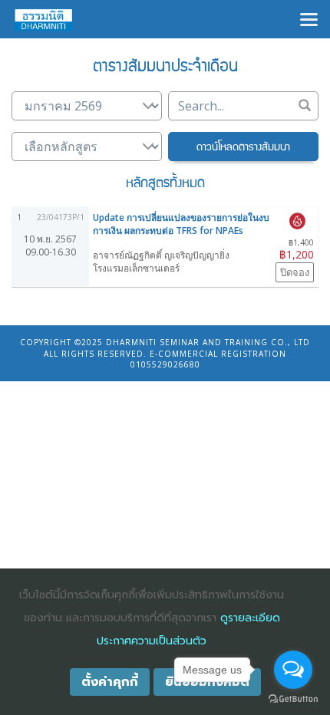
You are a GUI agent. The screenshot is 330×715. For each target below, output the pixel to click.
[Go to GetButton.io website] (293, 699)
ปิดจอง (294, 272)
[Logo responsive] (44, 19)
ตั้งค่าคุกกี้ (109, 682)
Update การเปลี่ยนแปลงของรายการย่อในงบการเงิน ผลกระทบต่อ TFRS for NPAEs (181, 224)
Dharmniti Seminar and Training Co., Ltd (208, 342)
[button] (243, 146)
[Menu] (308, 18)
